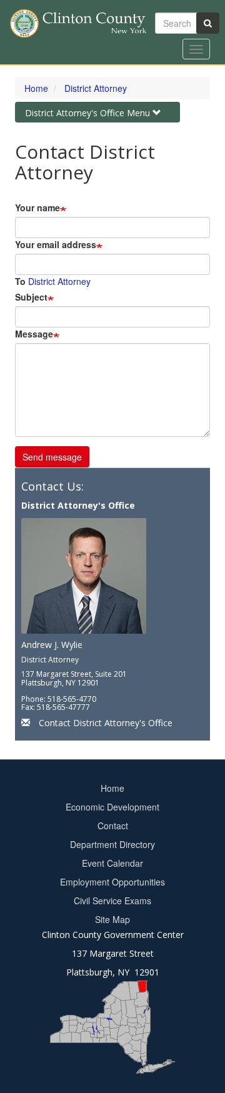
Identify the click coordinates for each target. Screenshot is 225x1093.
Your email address (55, 244)
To (20, 281)
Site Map (112, 919)
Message (34, 333)
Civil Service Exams (112, 900)
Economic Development (112, 807)
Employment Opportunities (112, 882)
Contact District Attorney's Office (105, 723)
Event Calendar (112, 863)
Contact (113, 825)
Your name (37, 207)
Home (36, 88)
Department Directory (112, 844)
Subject (31, 297)
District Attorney (95, 88)
